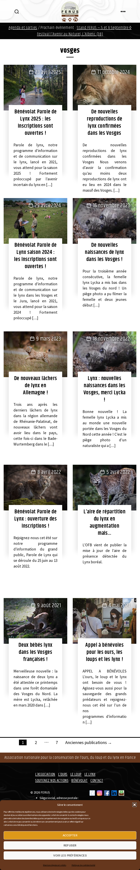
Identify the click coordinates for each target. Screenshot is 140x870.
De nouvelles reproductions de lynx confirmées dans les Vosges (104, 122)
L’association (45, 774)
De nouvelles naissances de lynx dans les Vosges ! (104, 252)
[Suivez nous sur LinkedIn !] (114, 793)
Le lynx (89, 774)
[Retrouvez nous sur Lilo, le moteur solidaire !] (92, 793)
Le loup (75, 774)
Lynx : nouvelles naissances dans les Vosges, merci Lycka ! (104, 389)
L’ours (62, 774)
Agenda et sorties (23, 28)
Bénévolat (79, 780)
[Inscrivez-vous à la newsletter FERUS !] (121, 793)
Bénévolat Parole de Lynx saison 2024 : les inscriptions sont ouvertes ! (35, 256)
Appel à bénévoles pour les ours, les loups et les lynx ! (104, 652)
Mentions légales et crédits (54, 865)
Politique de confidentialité (83, 865)
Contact (96, 780)
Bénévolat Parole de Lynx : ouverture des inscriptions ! (35, 519)
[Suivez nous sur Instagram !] (99, 793)
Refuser (70, 845)
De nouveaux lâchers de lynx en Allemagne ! (35, 385)
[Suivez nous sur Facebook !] (107, 793)
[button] (134, 805)
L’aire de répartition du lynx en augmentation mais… (104, 522)
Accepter (70, 835)
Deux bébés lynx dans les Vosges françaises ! (35, 652)
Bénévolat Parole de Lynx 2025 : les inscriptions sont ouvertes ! (35, 122)
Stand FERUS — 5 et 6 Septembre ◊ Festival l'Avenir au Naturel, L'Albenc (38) (84, 31)
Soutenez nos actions (51, 780)
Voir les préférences (70, 855)
